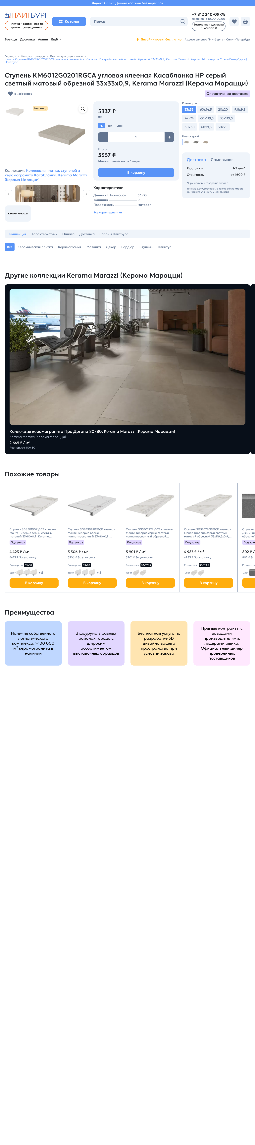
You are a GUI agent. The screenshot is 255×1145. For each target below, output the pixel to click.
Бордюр (127, 247)
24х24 (189, 118)
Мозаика (93, 247)
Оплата (68, 234)
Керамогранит (69, 247)
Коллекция (17, 234)
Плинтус (164, 247)
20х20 (223, 109)
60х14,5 (206, 109)
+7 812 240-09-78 (209, 14)
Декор (111, 247)
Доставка (196, 159)
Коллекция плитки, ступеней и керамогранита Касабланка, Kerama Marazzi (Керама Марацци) (46, 175)
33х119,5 (226, 118)
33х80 (28, 565)
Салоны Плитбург (113, 234)
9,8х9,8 (240, 109)
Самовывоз (222, 159)
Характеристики (44, 234)
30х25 (222, 127)
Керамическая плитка (35, 247)
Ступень (146, 247)
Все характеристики (107, 212)
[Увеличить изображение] (82, 108)
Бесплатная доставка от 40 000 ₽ (208, 26)
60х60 (189, 127)
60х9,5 (206, 127)
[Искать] (182, 21)
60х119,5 (207, 118)
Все (9, 247)
